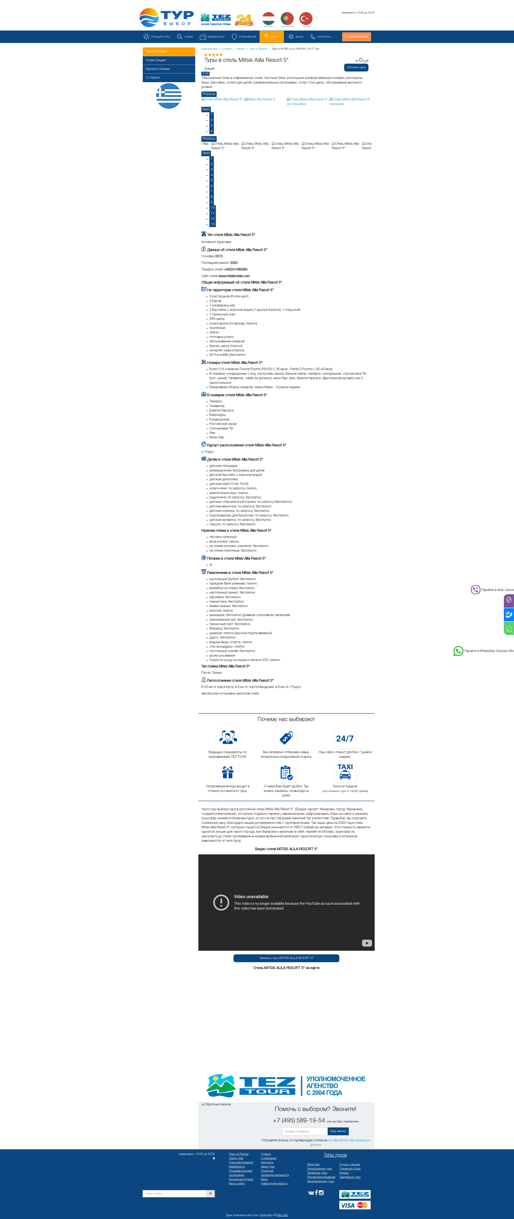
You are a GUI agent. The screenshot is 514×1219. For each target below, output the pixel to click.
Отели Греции (156, 60)
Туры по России (239, 1154)
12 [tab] (213, 218)
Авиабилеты (237, 1167)
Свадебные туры (350, 1177)
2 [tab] (212, 120)
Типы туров (335, 1155)
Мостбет (282, 1215)
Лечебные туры (317, 1173)
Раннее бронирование (321, 1177)
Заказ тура (267, 1167)
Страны (266, 1154)
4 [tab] (212, 131)
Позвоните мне (356, 37)
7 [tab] (212, 191)
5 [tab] (212, 180)
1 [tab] (212, 114)
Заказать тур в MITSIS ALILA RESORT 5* (286, 958)
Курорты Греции (158, 69)
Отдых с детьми (349, 1164)
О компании (268, 1158)
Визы (264, 1179)
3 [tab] (212, 126)
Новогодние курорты (274, 1183)
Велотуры (313, 1164)
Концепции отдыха (241, 1179)
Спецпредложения (241, 1162)
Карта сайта (237, 1183)
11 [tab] (213, 213)
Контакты (267, 1162)
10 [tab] (213, 207)
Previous (209, 94)
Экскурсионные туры (320, 1181)
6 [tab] (212, 186)
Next (206, 109)
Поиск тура (236, 1158)
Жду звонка (338, 1131)
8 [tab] (212, 197)
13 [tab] (213, 224)
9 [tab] (212, 202)
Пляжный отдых (350, 1169)
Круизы (344, 1173)
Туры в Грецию (156, 51)
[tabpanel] (222, 99)
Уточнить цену (356, 67)
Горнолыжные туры (319, 1169)
